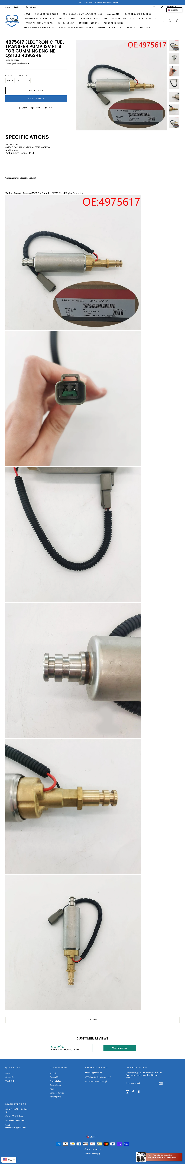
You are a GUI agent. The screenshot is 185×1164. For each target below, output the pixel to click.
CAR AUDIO (113, 14)
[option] (92, 2)
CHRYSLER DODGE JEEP (138, 14)
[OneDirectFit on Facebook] (133, 1091)
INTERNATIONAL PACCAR (38, 23)
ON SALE (145, 27)
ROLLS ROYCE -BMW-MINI (39, 27)
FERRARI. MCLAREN (123, 18)
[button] (174, 10)
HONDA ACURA (66, 23)
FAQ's (52, 1089)
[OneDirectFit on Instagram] (127, 1091)
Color (9, 75)
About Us (53, 1073)
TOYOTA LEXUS (106, 27)
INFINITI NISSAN (89, 23)
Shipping (9, 63)
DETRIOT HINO (68, 18)
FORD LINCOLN (148, 18)
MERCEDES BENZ (114, 23)
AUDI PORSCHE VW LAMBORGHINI (82, 14)
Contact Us (18, 7)
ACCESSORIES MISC (46, 14)
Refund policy (55, 1097)
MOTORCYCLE (128, 27)
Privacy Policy (55, 1081)
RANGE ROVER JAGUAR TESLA (76, 27)
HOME (27, 14)
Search (8, 7)
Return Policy (55, 1085)
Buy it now (36, 99)
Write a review (119, 1048)
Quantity (23, 75)
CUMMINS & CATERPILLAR (39, 18)
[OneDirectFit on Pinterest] (138, 1091)
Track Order (31, 7)
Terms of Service (57, 1093)
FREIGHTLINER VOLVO (94, 18)
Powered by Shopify (92, 1154)
